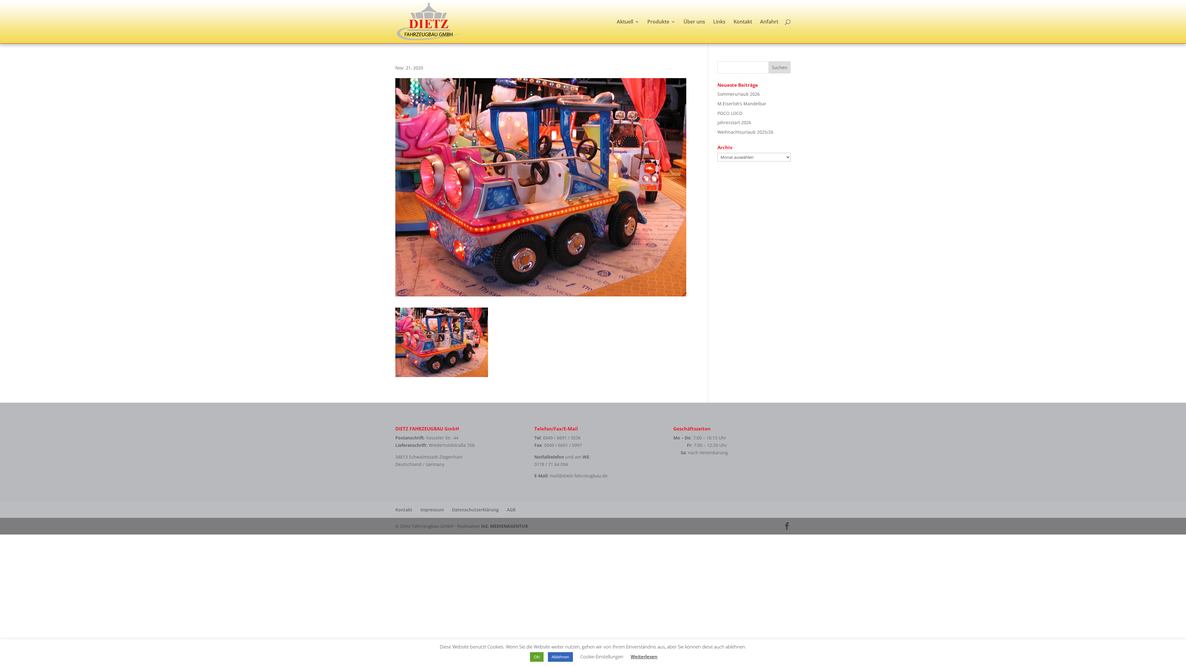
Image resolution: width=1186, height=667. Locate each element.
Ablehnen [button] (560, 657)
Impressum (432, 510)
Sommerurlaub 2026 (738, 94)
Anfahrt (769, 22)
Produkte (658, 22)
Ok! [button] (537, 657)
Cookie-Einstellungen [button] (601, 656)
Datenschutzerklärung (475, 510)
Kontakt (743, 22)
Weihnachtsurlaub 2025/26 (745, 132)
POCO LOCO (729, 113)
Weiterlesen (644, 656)
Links (719, 22)
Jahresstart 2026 (734, 122)
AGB (511, 510)
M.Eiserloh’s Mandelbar (741, 104)
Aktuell (625, 22)
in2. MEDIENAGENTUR (504, 526)
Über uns (694, 22)
